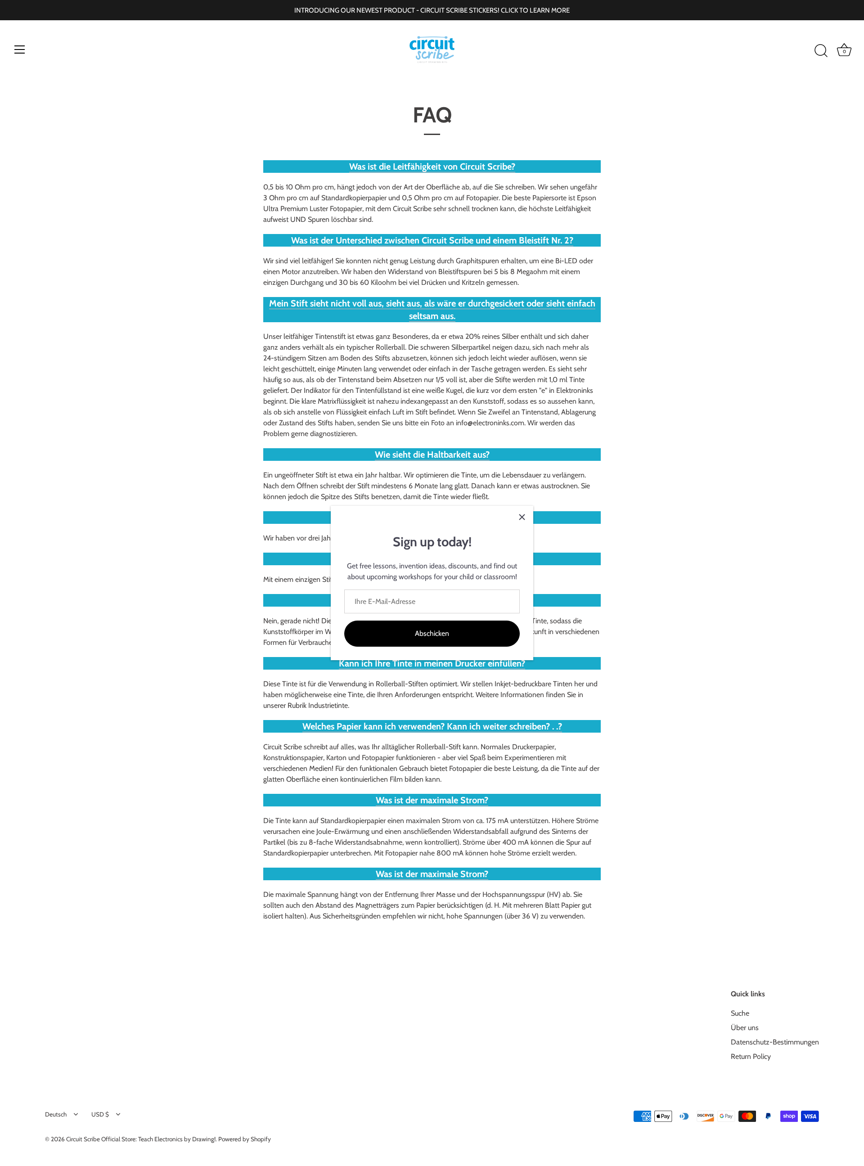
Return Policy (751, 1056)
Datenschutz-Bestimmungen (775, 1042)
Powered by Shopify (244, 1139)
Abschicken (432, 633)
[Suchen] (821, 51)
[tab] (432, 166)
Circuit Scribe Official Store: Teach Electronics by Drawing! (141, 1139)
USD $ (100, 1114)
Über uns (745, 1027)
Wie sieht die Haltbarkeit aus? (432, 454)
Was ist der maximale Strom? (432, 800)
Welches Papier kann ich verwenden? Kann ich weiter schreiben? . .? (432, 726)
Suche (740, 1013)
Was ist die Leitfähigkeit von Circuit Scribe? (432, 166)
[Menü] (20, 49)
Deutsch (56, 1114)
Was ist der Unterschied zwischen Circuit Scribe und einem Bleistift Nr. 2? (432, 240)
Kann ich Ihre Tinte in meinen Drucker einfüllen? (432, 663)
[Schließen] (522, 517)
